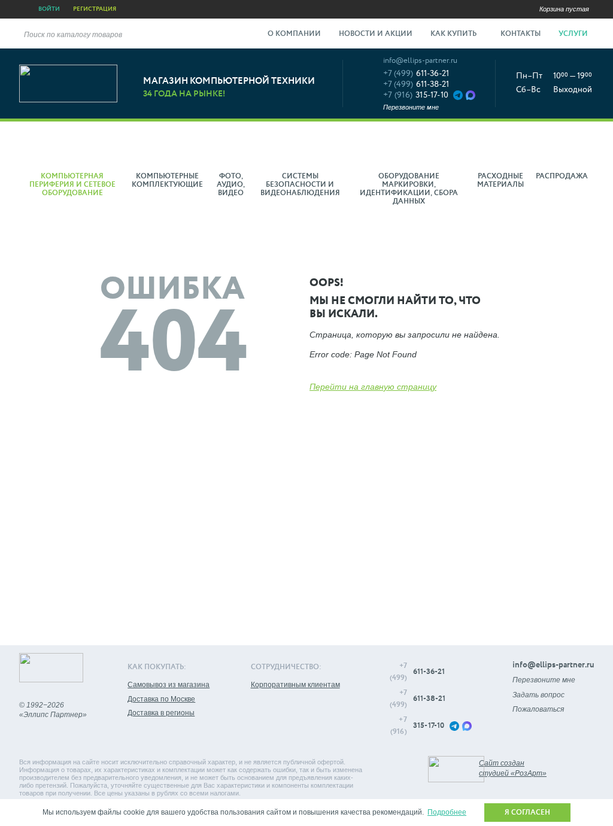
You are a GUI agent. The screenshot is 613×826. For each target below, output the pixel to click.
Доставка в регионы (161, 712)
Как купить (454, 34)
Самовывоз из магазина (169, 684)
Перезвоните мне (411, 107)
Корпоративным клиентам (295, 684)
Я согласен (527, 812)
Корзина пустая (564, 9)
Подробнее (446, 812)
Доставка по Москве (161, 699)
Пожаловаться (538, 709)
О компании (294, 34)
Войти (49, 9)
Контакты (520, 34)
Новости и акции (375, 34)
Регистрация (94, 9)
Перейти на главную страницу (372, 386)
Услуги (574, 34)
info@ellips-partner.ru (420, 61)
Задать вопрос (538, 695)
